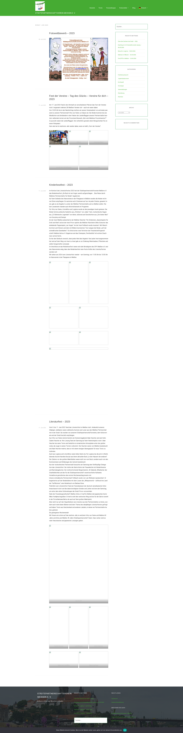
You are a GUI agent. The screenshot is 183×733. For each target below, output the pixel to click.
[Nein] (181, 730)
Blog (133, 8)
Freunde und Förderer (117, 720)
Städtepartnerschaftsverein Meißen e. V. (55, 13)
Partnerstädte (123, 8)
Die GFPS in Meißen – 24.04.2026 (127, 58)
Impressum (115, 698)
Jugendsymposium (123, 78)
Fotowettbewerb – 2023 (62, 33)
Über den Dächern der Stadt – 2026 (127, 41)
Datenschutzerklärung (118, 702)
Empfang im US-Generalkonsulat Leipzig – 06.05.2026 (89, 702)
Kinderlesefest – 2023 (61, 184)
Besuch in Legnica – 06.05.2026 (126, 51)
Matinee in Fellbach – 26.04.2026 (127, 55)
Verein (100, 8)
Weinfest (120, 96)
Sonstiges (121, 86)
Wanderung (121, 93)
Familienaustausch (123, 75)
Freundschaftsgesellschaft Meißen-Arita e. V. (124, 717)
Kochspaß (121, 82)
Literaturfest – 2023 (59, 421)
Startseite (92, 8)
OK (125, 730)
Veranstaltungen (111, 8)
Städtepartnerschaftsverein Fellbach (122, 713)
